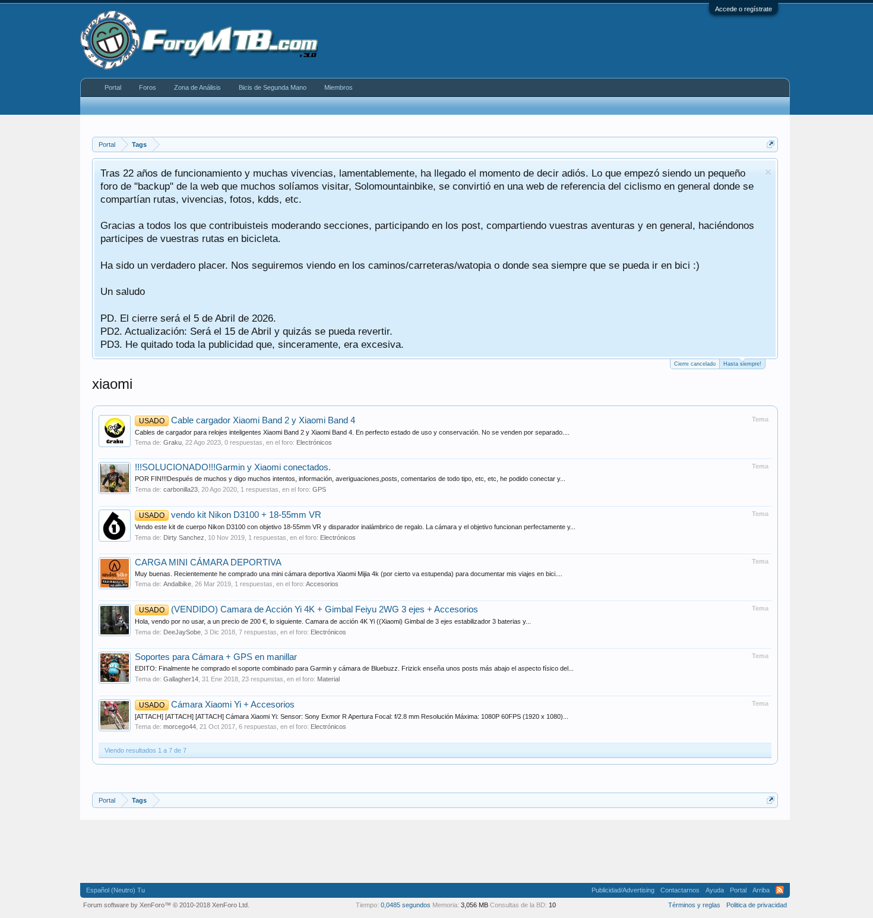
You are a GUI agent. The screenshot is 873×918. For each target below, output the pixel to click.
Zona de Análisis (197, 87)
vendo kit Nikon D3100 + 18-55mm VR (230, 515)
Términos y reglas (694, 904)
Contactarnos (680, 890)
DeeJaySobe (182, 632)
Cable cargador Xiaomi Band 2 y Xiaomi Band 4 (247, 420)
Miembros (338, 87)
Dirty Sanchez (183, 537)
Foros (147, 87)
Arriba (761, 890)
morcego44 (179, 726)
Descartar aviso (768, 172)
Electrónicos (314, 442)
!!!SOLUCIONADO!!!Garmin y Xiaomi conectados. (233, 467)
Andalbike (177, 583)
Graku (172, 442)
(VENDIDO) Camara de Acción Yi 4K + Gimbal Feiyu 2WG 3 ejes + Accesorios (308, 609)
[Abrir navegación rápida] (770, 144)
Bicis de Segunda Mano (272, 87)
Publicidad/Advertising (623, 890)
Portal (113, 87)
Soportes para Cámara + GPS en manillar (216, 657)
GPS (319, 489)
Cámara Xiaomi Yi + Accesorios (217, 704)
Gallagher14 (180, 679)
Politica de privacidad (756, 904)
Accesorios (322, 583)
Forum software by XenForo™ (166, 904)
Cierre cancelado (695, 364)
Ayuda (715, 890)
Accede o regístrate (743, 8)
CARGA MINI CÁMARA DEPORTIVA (208, 562)
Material (328, 679)
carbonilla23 (180, 489)
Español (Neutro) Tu (115, 890)
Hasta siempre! (742, 364)
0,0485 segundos (406, 904)
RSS (780, 890)
